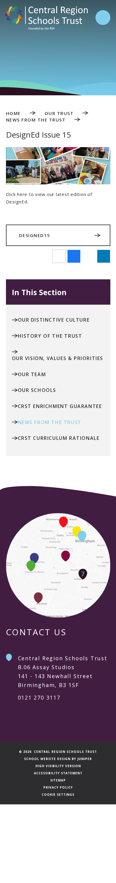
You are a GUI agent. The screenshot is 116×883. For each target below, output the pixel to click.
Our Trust (59, 113)
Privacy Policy (58, 787)
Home (13, 113)
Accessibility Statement (58, 773)
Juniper (84, 759)
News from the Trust (36, 120)
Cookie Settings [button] (58, 794)
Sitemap (58, 780)
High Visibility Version (58, 766)
